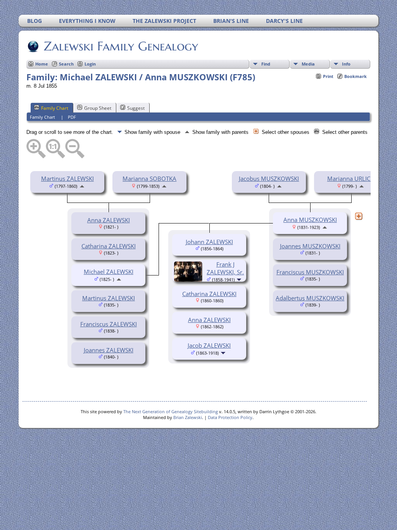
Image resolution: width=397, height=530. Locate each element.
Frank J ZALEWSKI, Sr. (225, 268)
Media (308, 64)
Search (66, 64)
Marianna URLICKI (351, 178)
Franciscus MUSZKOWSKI (310, 272)
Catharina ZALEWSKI (108, 246)
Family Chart (54, 108)
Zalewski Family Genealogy (121, 46)
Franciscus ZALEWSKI (108, 324)
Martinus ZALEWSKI (67, 178)
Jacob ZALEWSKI (209, 345)
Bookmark (355, 76)
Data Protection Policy (230, 417)
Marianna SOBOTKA (149, 178)
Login (90, 64)
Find (265, 64)
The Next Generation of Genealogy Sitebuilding (170, 411)
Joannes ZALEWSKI (108, 350)
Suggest (136, 108)
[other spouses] (358, 216)
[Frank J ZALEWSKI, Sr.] (189, 279)
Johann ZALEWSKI (209, 242)
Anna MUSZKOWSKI (310, 219)
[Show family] (240, 279)
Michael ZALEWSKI (108, 271)
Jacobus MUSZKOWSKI (269, 178)
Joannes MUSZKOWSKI (310, 246)
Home (41, 64)
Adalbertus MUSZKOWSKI (310, 298)
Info (346, 64)
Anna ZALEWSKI (108, 220)
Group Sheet (97, 108)
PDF (72, 117)
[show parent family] (82, 185)
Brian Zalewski (187, 417)
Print (328, 76)
